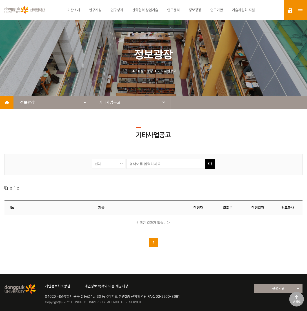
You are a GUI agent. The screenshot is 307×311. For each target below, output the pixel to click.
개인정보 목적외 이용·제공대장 (106, 286)
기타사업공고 (167, 71)
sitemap (300, 10)
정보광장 (146, 71)
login (290, 10)
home (6, 102)
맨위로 (297, 302)
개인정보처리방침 (57, 286)
